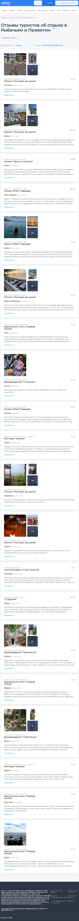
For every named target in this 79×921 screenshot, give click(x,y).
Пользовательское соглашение (58, 902)
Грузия (74, 10)
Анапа (19, 10)
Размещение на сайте (73, 891)
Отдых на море (7, 17)
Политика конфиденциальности (59, 896)
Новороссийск (30, 10)
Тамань (12, 10)
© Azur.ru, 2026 (6, 917)
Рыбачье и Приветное (26, 17)
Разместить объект (72, 896)
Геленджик (42, 10)
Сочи (58, 10)
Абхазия (65, 10)
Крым (4, 10)
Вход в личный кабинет (56, 891)
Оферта (71, 901)
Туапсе (52, 10)
